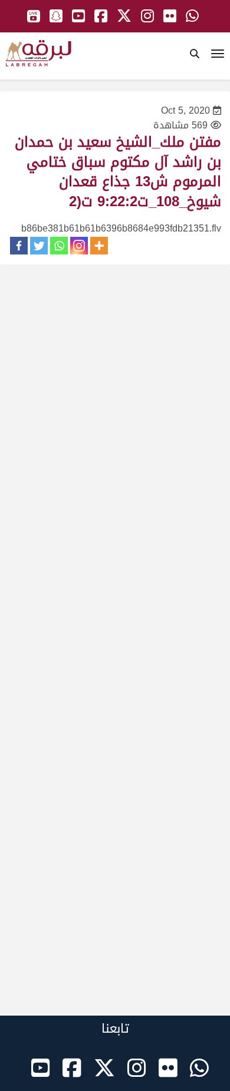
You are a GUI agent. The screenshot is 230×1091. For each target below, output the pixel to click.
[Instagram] (79, 245)
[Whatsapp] (59, 245)
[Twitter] (39, 245)
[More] (99, 245)
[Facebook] (19, 245)
